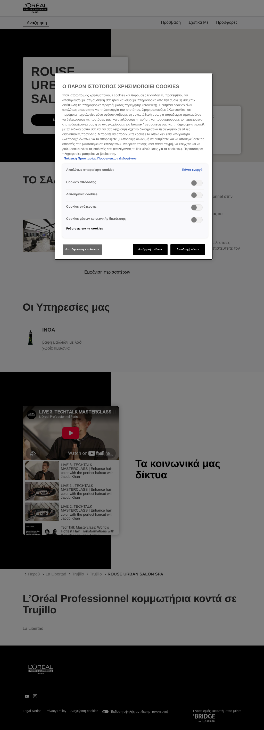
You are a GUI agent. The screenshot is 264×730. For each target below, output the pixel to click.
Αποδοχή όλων (188, 249)
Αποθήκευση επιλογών (82, 249)
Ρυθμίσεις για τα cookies (84, 228)
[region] (134, 166)
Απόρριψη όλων (150, 249)
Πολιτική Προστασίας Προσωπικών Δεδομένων (100, 158)
